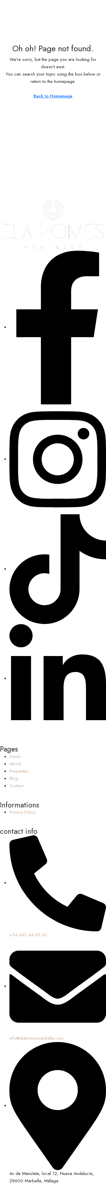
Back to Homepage (53, 96)
